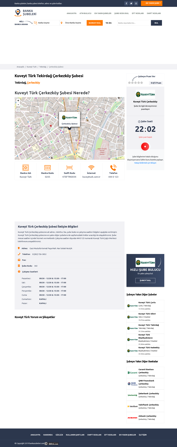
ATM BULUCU (85, 13)
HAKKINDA (48, 435)
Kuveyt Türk (32, 67)
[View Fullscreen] (18, 110)
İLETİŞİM (143, 435)
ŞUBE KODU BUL (121, 13)
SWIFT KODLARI (154, 13)
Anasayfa (20, 67)
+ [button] (18, 100)
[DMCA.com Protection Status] (51, 443)
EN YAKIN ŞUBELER (102, 13)
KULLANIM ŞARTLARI (75, 435)
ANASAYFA (71, 13)
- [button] (18, 104)
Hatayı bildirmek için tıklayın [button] (145, 163)
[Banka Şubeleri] (25, 13)
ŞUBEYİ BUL (145, 280)
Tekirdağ (42, 67)
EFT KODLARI (138, 13)
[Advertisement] (88, 44)
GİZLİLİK (59, 435)
